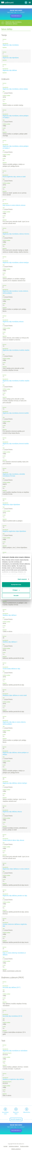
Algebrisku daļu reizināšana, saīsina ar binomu (16, 234)
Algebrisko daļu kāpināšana (11, 58)
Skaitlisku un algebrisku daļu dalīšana (13, 1079)
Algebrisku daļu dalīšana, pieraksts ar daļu (15, 895)
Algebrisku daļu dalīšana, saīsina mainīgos (15, 783)
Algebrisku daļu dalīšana (10, 70)
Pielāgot (15, 590)
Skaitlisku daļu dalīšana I (10, 615)
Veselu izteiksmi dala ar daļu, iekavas (13, 840)
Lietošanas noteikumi (14, 1146)
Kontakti (5, 1146)
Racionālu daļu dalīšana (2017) (11, 987)
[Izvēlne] (30, 2)
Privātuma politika (24, 1146)
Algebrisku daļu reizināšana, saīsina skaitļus (15, 89)
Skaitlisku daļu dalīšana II (10, 642)
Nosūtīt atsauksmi (16, 1119)
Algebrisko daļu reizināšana (11, 45)
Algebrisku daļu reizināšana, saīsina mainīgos (16, 262)
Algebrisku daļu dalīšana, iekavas (12, 811)
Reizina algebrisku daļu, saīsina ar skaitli (14, 176)
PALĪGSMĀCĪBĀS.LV (16, 16)
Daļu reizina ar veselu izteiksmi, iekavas (14, 205)
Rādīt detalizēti (22, 579)
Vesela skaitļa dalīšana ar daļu (11, 669)
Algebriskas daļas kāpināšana (11, 504)
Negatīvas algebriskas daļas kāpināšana (14, 531)
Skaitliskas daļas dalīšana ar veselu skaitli (15, 695)
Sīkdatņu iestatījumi (16, 1149)
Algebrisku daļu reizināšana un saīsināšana (15, 1051)
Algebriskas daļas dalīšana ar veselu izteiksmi (16, 869)
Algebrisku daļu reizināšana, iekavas (13, 321)
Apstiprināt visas (16, 584)
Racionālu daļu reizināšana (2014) (12, 1016)
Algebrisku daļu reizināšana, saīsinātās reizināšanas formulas (14, 475)
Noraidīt (16, 595)
